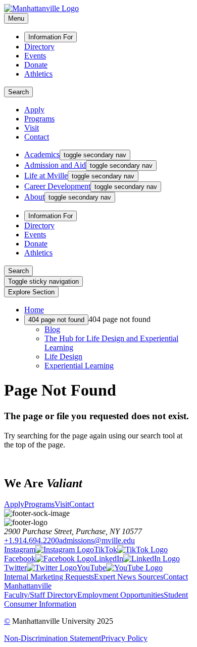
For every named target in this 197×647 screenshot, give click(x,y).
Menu (16, 18)
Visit (31, 127)
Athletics (38, 74)
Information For (50, 37)
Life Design (63, 356)
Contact (36, 137)
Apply (34, 109)
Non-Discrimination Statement (52, 638)
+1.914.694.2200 (31, 540)
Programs (39, 118)
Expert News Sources (128, 576)
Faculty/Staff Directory (40, 595)
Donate (35, 64)
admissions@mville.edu (97, 540)
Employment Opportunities (120, 595)
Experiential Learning (79, 365)
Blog (52, 329)
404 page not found (56, 320)
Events (35, 55)
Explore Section (31, 292)
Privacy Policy (124, 638)
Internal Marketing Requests (49, 576)
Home (34, 309)
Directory (39, 46)
